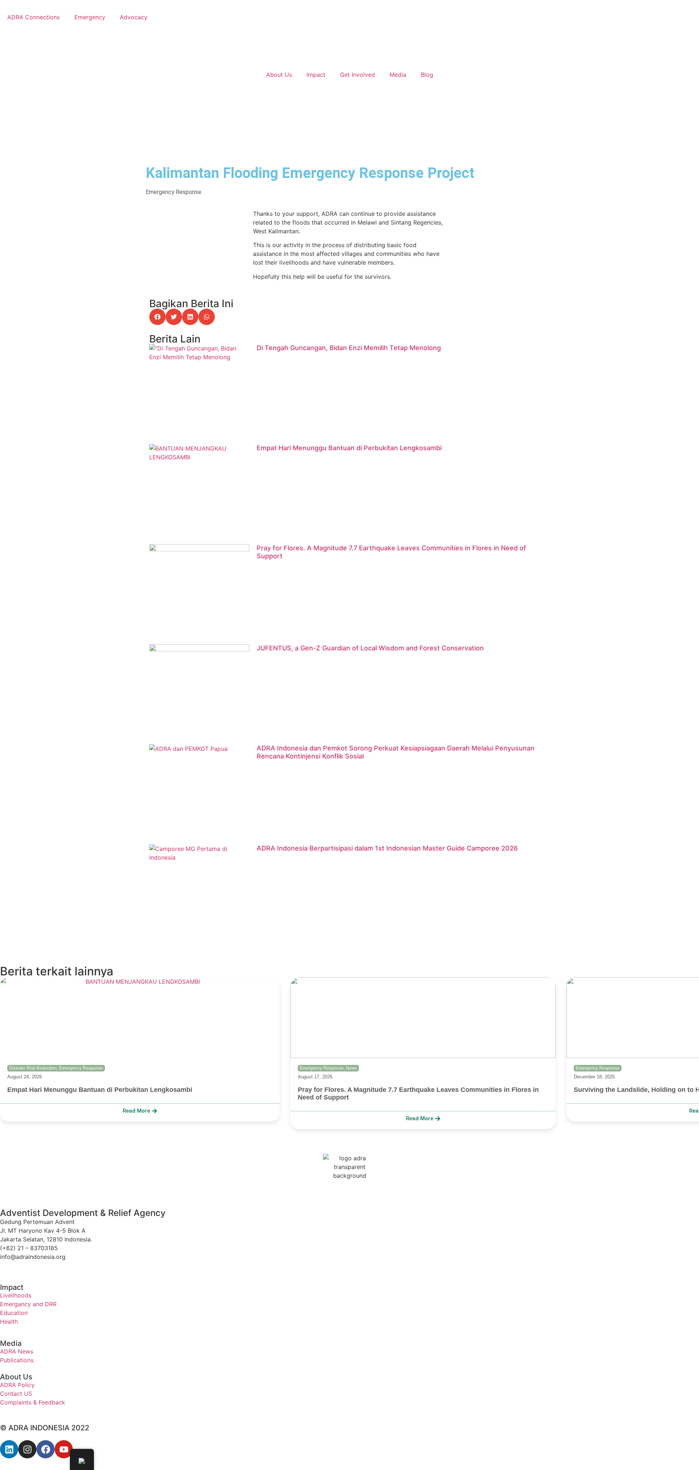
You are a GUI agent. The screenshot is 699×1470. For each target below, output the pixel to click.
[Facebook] (45, 1449)
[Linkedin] (9, 1449)
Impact (316, 74)
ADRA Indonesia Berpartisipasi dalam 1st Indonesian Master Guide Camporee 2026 (387, 848)
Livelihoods (15, 1295)
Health (9, 1321)
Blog (427, 74)
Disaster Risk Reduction (33, 1068)
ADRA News (16, 1351)
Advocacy (133, 17)
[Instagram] (27, 1449)
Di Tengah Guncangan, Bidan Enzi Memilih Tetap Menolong (349, 348)
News (351, 1068)
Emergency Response (173, 192)
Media (398, 74)
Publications (16, 1360)
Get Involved (357, 74)
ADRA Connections (33, 17)
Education (14, 1312)
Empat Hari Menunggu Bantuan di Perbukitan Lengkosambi (349, 448)
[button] (157, 317)
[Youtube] (64, 1449)
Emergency (89, 17)
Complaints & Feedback (32, 1402)
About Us (279, 74)
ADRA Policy (17, 1384)
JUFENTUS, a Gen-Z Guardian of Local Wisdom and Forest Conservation (370, 648)
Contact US (16, 1393)
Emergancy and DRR (28, 1304)
